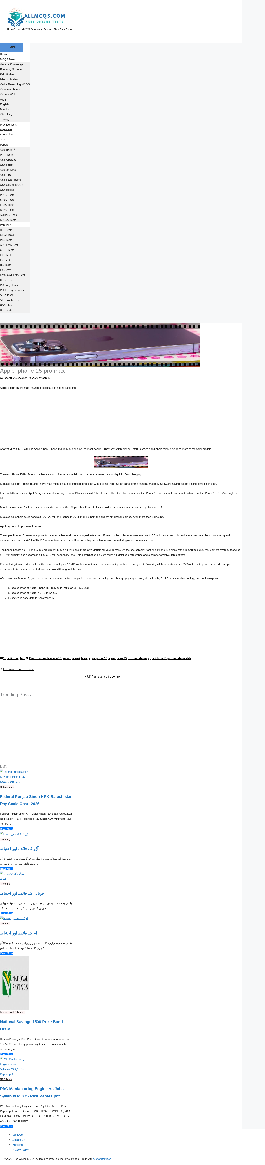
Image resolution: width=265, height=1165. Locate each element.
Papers (4, 144)
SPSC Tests (7, 199)
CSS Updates (8, 159)
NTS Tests (6, 229)
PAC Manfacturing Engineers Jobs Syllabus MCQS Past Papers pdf (32, 1092)
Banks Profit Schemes (12, 1012)
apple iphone (79, 658)
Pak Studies (7, 74)
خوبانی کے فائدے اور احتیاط (22, 893)
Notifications (7, 786)
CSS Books (7, 189)
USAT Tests (7, 305)
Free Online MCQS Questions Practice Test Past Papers (40, 29)
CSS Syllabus (8, 169)
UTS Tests (6, 310)
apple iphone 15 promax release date (169, 658)
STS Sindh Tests (10, 300)
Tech (22, 658)
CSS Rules (6, 164)
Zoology (4, 119)
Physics (5, 109)
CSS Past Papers (10, 179)
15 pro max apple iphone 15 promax (50, 658)
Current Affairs (8, 94)
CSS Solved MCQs (11, 184)
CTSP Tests (7, 249)
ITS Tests (5, 264)
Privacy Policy (20, 1149)
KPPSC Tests (8, 219)
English (4, 104)
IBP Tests (5, 260)
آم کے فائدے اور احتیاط (18, 933)
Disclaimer (18, 1144)
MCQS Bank (7, 59)
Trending (5, 839)
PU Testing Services (12, 290)
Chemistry (6, 114)
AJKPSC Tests (9, 214)
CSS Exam (6, 149)
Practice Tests (8, 124)
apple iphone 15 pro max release (127, 658)
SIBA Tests (6, 294)
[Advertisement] (121, 420)
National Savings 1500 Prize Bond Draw (31, 1025)
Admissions (7, 134)
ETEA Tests (7, 234)
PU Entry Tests (9, 285)
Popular (4, 224)
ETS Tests (6, 254)
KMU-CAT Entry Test (12, 274)
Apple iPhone (10, 658)
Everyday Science (11, 69)
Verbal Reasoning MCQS (15, 84)
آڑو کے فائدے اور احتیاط (19, 848)
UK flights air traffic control (103, 676)
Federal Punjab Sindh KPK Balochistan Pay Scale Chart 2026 (36, 800)
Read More (6, 828)
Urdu (3, 99)
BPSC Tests (7, 209)
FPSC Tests (7, 204)
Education (6, 129)
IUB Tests (6, 269)
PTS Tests (6, 239)
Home (3, 54)
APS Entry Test (9, 244)
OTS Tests (6, 280)
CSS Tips (5, 174)
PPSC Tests (7, 194)
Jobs (3, 139)
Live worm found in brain (18, 669)
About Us (17, 1134)
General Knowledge (11, 64)
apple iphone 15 (98, 658)
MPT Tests (6, 154)
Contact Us (18, 1139)
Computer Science (11, 89)
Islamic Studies (9, 79)
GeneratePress (102, 1158)
